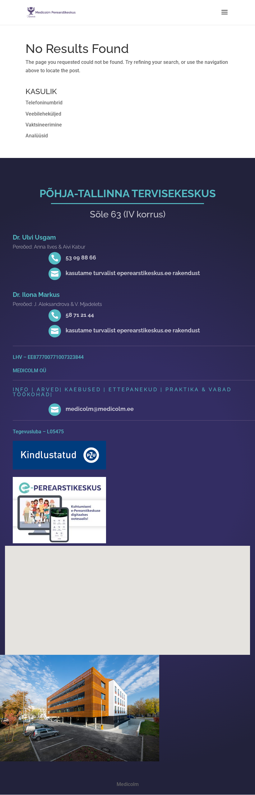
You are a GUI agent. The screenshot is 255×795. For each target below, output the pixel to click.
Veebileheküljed (43, 114)
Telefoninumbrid (44, 103)
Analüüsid (37, 136)
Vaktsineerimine (44, 125)
